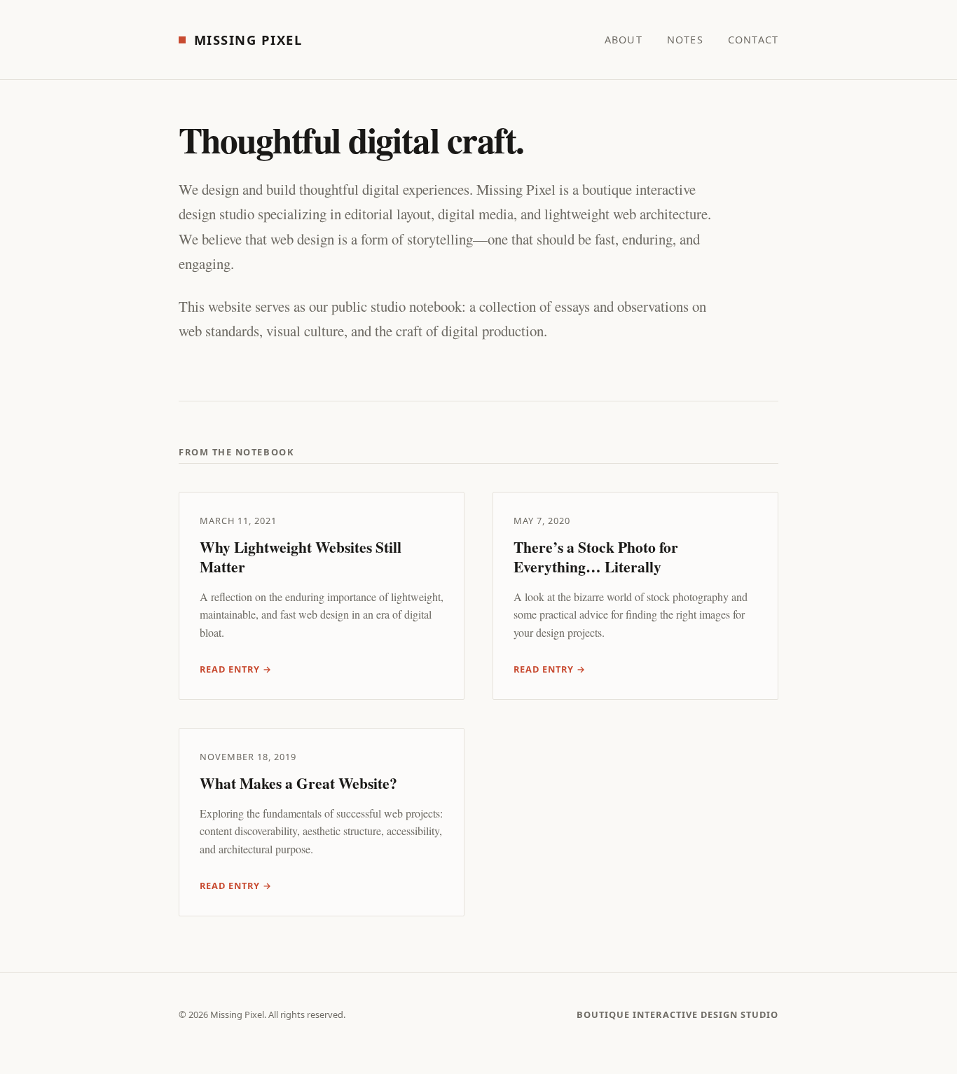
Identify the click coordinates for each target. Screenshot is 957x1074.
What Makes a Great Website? (298, 783)
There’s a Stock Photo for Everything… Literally (596, 556)
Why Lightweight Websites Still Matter (300, 556)
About (623, 39)
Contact (753, 39)
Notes (685, 39)
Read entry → (236, 669)
